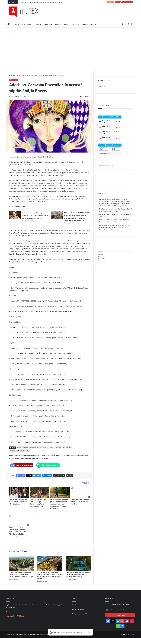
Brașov (14, 24)
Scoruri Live (102, 254)
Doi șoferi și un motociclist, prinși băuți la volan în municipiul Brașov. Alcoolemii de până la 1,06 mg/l (115, 227)
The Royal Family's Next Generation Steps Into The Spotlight (18, 501)
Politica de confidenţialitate (80, 614)
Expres (56, 24)
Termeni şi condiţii (78, 609)
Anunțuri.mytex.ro (89, 24)
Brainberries (19, 506)
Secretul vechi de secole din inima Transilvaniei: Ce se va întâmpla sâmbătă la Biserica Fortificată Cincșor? (21, 575)
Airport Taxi (101, 257)
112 (22, 24)
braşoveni (25, 447)
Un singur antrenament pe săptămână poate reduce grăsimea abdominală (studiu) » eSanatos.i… (59, 503)
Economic (46, 24)
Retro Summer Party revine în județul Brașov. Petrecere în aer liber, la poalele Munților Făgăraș (77, 575)
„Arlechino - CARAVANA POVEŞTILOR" (20, 450)
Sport (29, 24)
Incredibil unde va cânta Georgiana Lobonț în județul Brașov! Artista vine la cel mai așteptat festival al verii (35, 215)
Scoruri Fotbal (102, 259)
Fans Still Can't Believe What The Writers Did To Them (80, 501)
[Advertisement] (70, 44)
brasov (19, 447)
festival (45, 447)
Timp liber (19, 75)
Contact (8, 612)
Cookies (74, 605)
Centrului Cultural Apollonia (77, 186)
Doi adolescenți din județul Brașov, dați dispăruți (115, 214)
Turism (65, 24)
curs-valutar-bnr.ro (108, 165)
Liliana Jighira (15, 96)
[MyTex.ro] (26, 11)
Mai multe (75, 24)
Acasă (12, 75)
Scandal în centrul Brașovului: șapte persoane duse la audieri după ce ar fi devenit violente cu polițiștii (52, 2)
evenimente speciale (35, 447)
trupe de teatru (67, 447)
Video (110, 2)
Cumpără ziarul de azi (124, 2)
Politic (37, 24)
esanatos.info (60, 511)
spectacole (58, 447)
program (51, 447)
